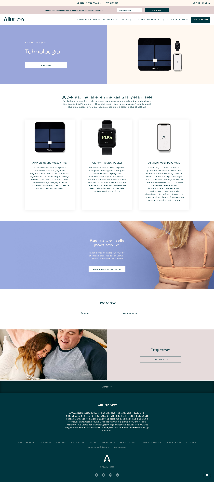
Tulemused (109, 20)
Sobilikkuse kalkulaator (107, 269)
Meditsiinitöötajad (88, 3)
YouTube (103, 475)
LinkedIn (117, 475)
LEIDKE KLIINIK (200, 20)
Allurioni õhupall (87, 20)
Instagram (110, 475)
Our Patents (108, 442)
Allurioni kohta (176, 20)
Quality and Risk (151, 442)
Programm (46, 65)
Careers (61, 442)
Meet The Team (26, 442)
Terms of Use (173, 442)
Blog (93, 442)
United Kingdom (202, 3)
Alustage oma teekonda (148, 20)
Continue (156, 10)
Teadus (125, 20)
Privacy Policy (128, 442)
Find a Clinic (78, 442)
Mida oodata (130, 313)
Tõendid (84, 313)
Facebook (96, 475)
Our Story (45, 442)
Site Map (191, 442)
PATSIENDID (112, 3)
